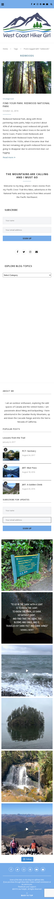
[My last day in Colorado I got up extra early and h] (27, 829)
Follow (28, 859)
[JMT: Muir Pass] (11, 471)
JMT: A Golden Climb (32, 484)
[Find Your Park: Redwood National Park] (27, 77)
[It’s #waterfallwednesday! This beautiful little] (27, 776)
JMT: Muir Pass (29, 467)
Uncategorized (8, 99)
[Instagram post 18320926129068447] (27, 670)
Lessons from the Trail (14, 437)
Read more (8, 157)
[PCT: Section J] (11, 455)
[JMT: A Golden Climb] (11, 488)
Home (5, 49)
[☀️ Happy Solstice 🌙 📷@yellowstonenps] (27, 618)
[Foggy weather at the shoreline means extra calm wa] (27, 723)
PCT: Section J (29, 451)
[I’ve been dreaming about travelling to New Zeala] (27, 565)
